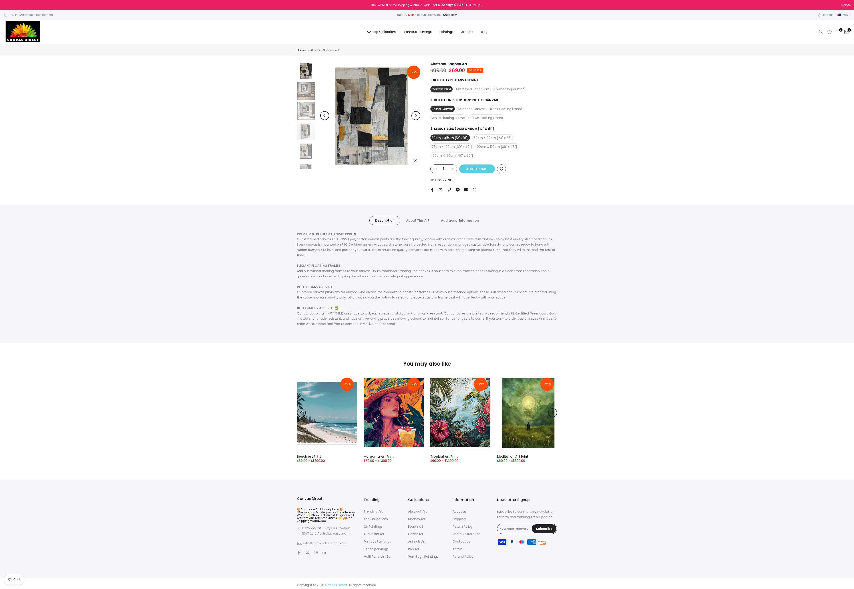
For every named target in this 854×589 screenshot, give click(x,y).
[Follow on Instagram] (316, 553)
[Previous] (324, 115)
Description (385, 220)
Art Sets (467, 32)
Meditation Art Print (512, 456)
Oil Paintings (373, 526)
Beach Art (415, 526)
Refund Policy (463, 556)
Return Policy (463, 526)
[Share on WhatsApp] (475, 190)
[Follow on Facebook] (299, 553)
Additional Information (460, 220)
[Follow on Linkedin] (324, 553)
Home (301, 50)
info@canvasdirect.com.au (34, 15)
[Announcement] (427, 5)
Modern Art (416, 519)
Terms (458, 549)
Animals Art (417, 541)
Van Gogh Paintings (423, 556)
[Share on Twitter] (441, 190)
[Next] (415, 115)
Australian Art (374, 534)
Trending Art (373, 511)
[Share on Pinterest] (449, 190)
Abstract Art (417, 511)
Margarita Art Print (379, 456)
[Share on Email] (466, 190)
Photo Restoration (466, 534)
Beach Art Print (309, 456)
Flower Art (415, 534)
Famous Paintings (418, 32)
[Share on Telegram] (458, 190)
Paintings (446, 32)
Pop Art (413, 549)
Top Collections (384, 32)
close (9, 5)
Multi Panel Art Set (378, 556)
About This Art (417, 220)
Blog (484, 32)
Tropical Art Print (444, 456)
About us (459, 511)
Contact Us (461, 541)
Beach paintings (376, 549)
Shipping (459, 519)
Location (828, 15)
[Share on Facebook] (432, 190)
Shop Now (450, 15)
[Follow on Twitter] (307, 553)
